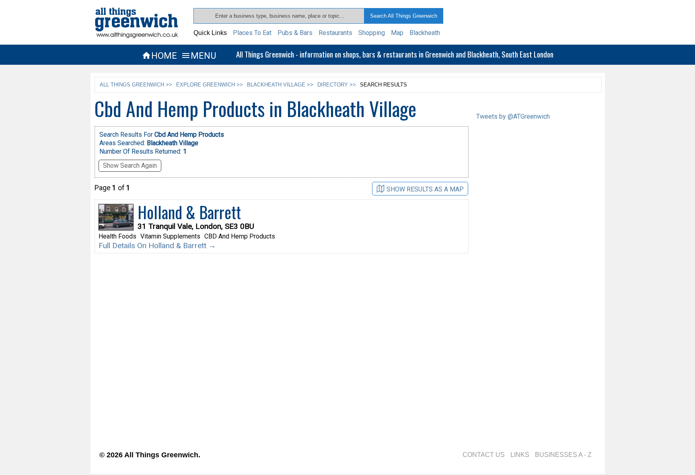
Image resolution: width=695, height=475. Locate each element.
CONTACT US (484, 454)
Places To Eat (252, 33)
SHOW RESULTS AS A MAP (425, 189)
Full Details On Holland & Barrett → (157, 245)
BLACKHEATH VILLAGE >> (280, 85)
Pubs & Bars (295, 33)
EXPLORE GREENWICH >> (209, 85)
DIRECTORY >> (336, 85)
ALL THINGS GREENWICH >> (136, 85)
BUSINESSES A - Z (563, 454)
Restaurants (335, 33)
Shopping (371, 33)
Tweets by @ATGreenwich (513, 116)
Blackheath (424, 33)
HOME (159, 55)
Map (397, 33)
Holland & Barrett (189, 212)
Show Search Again (130, 165)
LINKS (519, 454)
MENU (198, 55)
